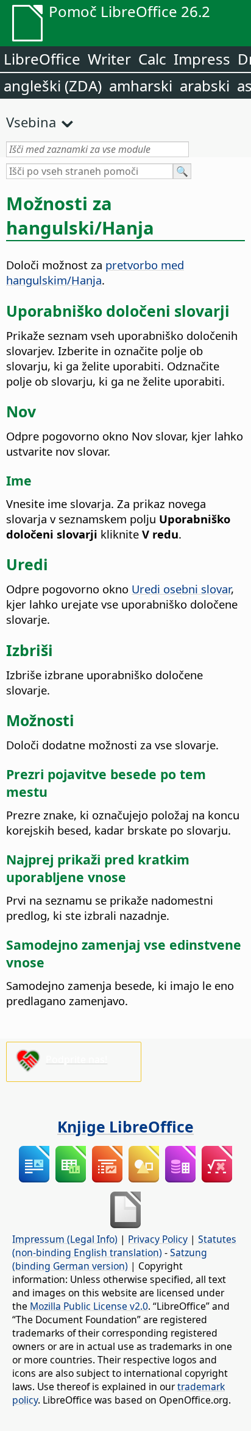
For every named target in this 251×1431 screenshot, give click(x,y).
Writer (109, 59)
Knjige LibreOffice (125, 1126)
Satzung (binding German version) (109, 1259)
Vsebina (31, 122)
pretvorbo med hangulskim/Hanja (95, 272)
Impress (202, 59)
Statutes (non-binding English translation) (124, 1245)
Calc (152, 59)
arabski (205, 86)
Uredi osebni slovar (181, 588)
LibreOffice (42, 59)
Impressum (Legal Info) (65, 1239)
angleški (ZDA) (53, 86)
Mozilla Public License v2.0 (89, 1306)
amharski (140, 86)
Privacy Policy (158, 1239)
